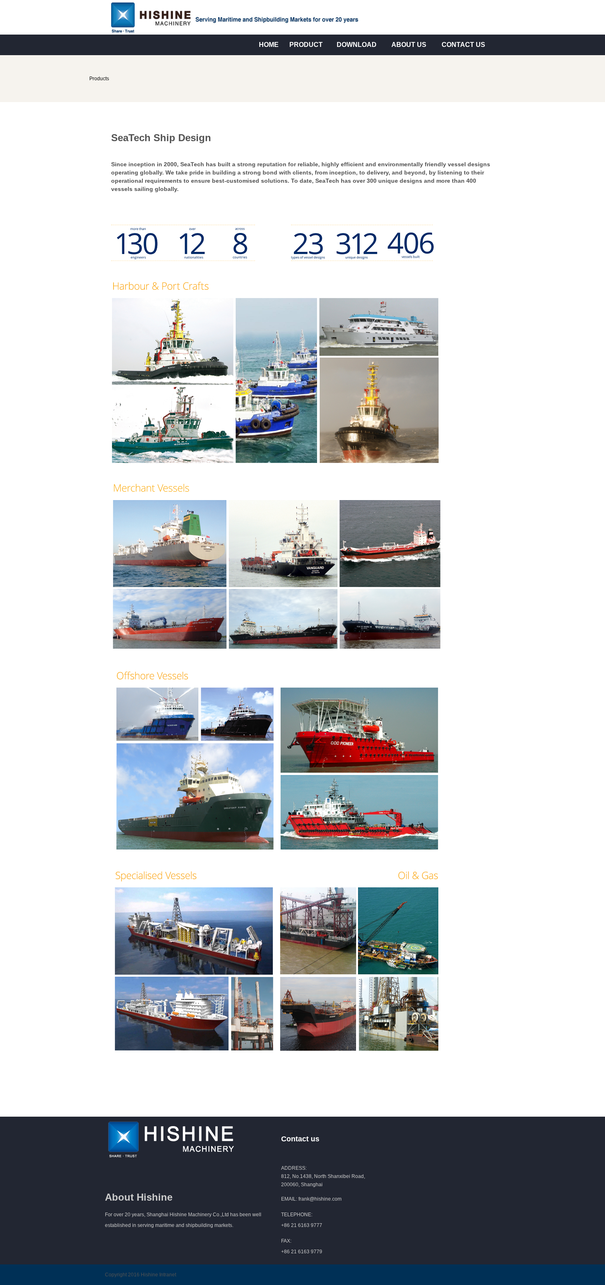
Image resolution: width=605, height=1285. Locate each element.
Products (99, 78)
